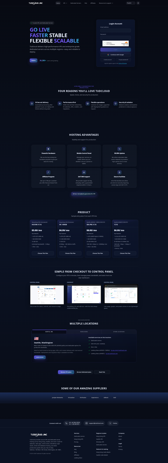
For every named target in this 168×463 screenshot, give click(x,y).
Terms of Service (122, 63)
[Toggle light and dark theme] (138, 3)
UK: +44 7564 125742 (74, 422)
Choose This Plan (43, 253)
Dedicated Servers (75, 3)
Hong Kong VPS (78, 439)
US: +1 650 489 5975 (74, 424)
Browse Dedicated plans (84, 372)
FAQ (86, 3)
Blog (75, 452)
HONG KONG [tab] (84, 331)
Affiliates (93, 3)
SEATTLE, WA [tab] (49, 331)
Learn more (40, 357)
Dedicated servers (79, 436)
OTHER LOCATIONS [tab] (119, 331)
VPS (64, 3)
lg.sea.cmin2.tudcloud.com (119, 350)
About (120, 436)
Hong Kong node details (103, 452)
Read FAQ (102, 372)
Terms (120, 446)
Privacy (120, 449)
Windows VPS (100, 442)
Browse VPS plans (66, 372)
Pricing (76, 442)
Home (58, 3)
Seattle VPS (99, 439)
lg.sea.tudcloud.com (112, 353)
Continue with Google (117, 55)
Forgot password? (123, 59)
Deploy (33, 60)
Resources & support (105, 3)
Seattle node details (102, 455)
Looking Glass (78, 458)
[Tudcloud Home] (35, 3)
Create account (108, 59)
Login (115, 49)
